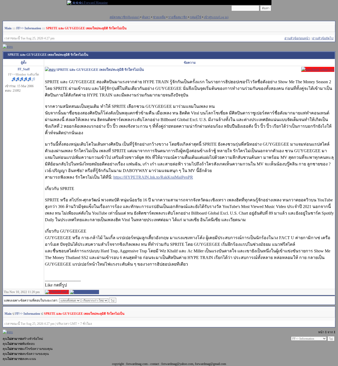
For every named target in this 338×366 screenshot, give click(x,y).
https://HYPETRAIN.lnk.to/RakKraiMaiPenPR (153, 177)
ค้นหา (146, 17)
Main (8, 28)
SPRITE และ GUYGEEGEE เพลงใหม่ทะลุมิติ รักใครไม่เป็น (86, 28)
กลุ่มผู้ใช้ (195, 17)
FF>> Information (28, 28)
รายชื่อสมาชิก (177, 17)
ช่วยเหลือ (159, 17)
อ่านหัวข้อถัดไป (323, 38)
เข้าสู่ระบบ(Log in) (216, 17)
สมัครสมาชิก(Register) (124, 17)
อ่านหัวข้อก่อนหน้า (297, 38)
